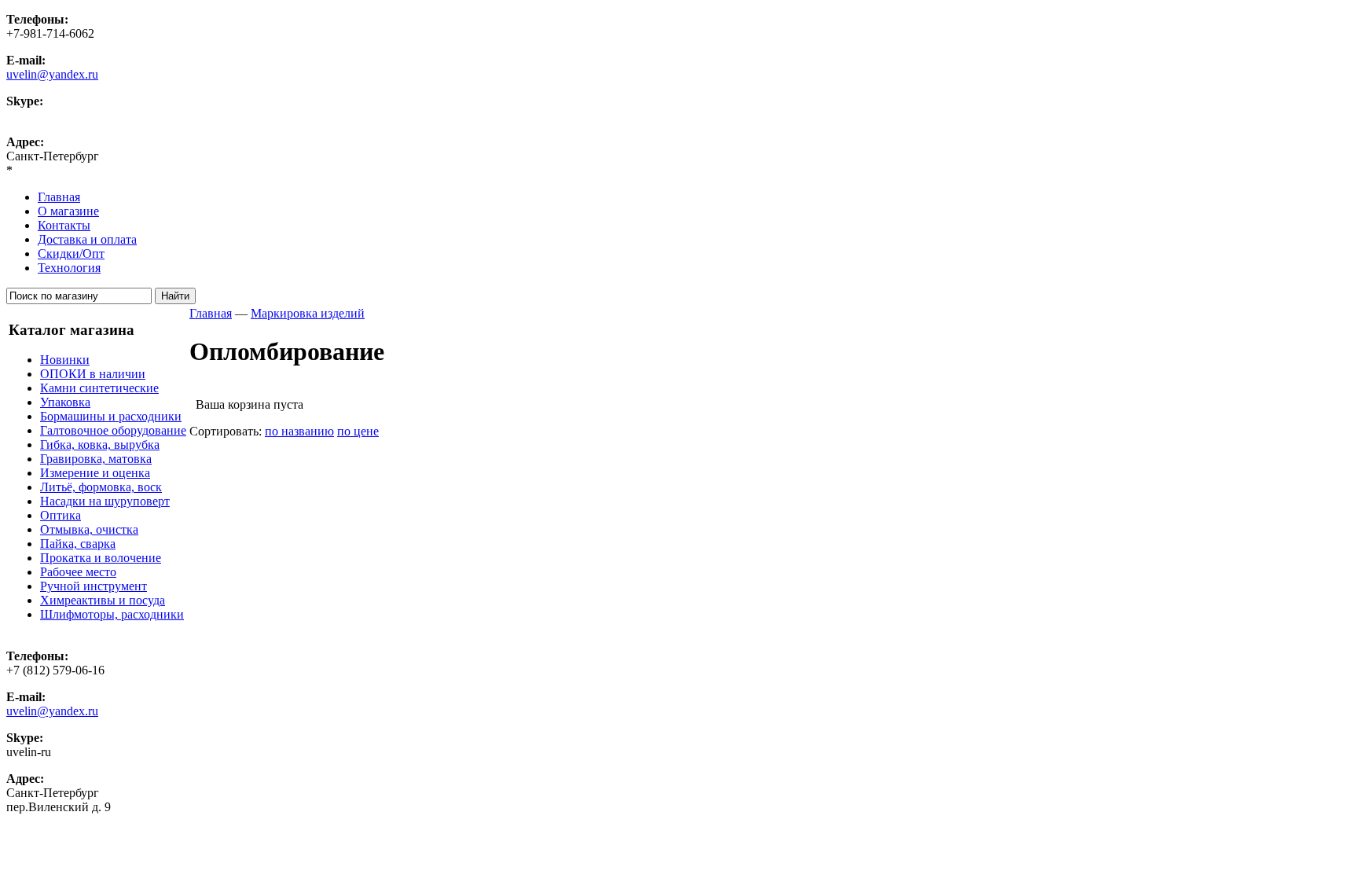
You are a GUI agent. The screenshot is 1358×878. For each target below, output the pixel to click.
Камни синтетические (99, 388)
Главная (59, 197)
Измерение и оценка (95, 472)
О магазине (68, 211)
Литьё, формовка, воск (101, 487)
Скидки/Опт (71, 253)
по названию (299, 431)
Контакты (64, 225)
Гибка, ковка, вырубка (100, 444)
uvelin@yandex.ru (52, 74)
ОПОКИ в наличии (92, 373)
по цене (358, 431)
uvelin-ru (28, 115)
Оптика (60, 515)
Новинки (65, 359)
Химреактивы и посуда (102, 600)
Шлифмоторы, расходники (112, 614)
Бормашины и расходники (111, 416)
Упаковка (65, 402)
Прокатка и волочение (100, 557)
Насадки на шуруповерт (105, 501)
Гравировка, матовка (96, 458)
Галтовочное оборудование (113, 430)
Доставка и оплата (87, 239)
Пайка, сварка (78, 543)
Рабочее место (78, 572)
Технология (69, 267)
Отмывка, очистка (89, 529)
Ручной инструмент (93, 586)
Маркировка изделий (308, 313)
